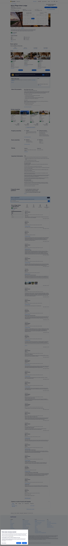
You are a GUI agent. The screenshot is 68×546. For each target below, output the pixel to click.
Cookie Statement (10, 536)
